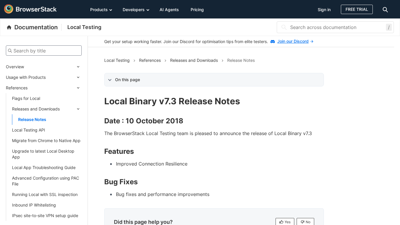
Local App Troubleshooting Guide (44, 167)
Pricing (197, 9)
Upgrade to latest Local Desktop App (43, 154)
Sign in (324, 9)
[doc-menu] (386, 9)
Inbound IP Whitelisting (34, 204)
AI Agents (169, 9)
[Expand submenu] (53, 66)
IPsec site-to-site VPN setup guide (45, 215)
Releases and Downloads (36, 108)
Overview (15, 66)
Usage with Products (26, 77)
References (17, 87)
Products (99, 9)
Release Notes (32, 119)
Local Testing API (28, 129)
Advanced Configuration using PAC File (45, 180)
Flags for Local (26, 98)
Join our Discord (293, 41)
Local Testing (84, 27)
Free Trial (357, 9)
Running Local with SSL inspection (45, 194)
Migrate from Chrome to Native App (46, 140)
